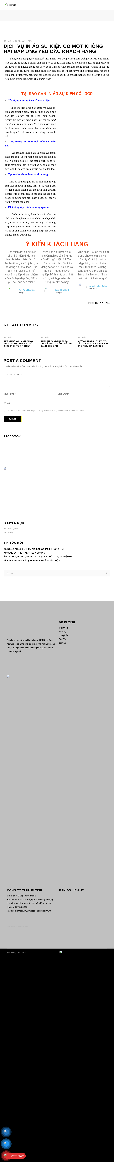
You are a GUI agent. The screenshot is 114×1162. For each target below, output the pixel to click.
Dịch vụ (62, 631)
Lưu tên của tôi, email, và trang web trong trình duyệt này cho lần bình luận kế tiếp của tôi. (46, 410)
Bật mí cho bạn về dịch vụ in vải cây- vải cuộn (32, 560)
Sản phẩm (8, 41)
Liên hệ (62, 643)
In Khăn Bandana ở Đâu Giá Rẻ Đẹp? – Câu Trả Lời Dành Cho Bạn (56, 343)
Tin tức (7, 532)
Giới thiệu (63, 628)
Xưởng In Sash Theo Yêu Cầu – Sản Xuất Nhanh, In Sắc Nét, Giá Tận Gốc (93, 343)
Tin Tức (62, 639)
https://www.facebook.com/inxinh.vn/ (34, 1104)
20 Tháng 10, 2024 (23, 41)
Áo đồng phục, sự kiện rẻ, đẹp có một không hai (34, 549)
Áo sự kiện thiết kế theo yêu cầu (24, 553)
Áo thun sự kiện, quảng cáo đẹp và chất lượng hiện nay (39, 556)
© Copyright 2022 (18, 1146)
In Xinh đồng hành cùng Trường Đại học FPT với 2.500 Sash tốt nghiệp (18, 343)
